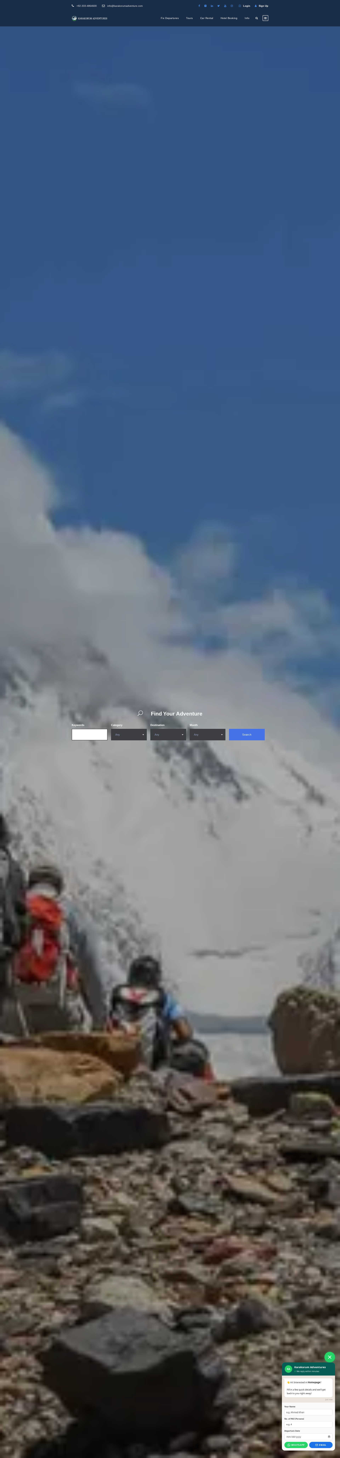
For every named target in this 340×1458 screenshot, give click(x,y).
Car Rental (206, 18)
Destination (157, 725)
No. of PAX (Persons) (294, 1418)
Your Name (289, 1406)
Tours (189, 18)
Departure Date (292, 1430)
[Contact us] (329, 1357)
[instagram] (232, 5)
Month (194, 725)
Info (247, 18)
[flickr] (205, 5)
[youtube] (225, 5)
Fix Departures (170, 18)
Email (322, 1445)
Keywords (78, 725)
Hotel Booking (229, 18)
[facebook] (199, 5)
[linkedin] (212, 5)
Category (116, 725)
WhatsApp (297, 1445)
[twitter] (218, 5)
